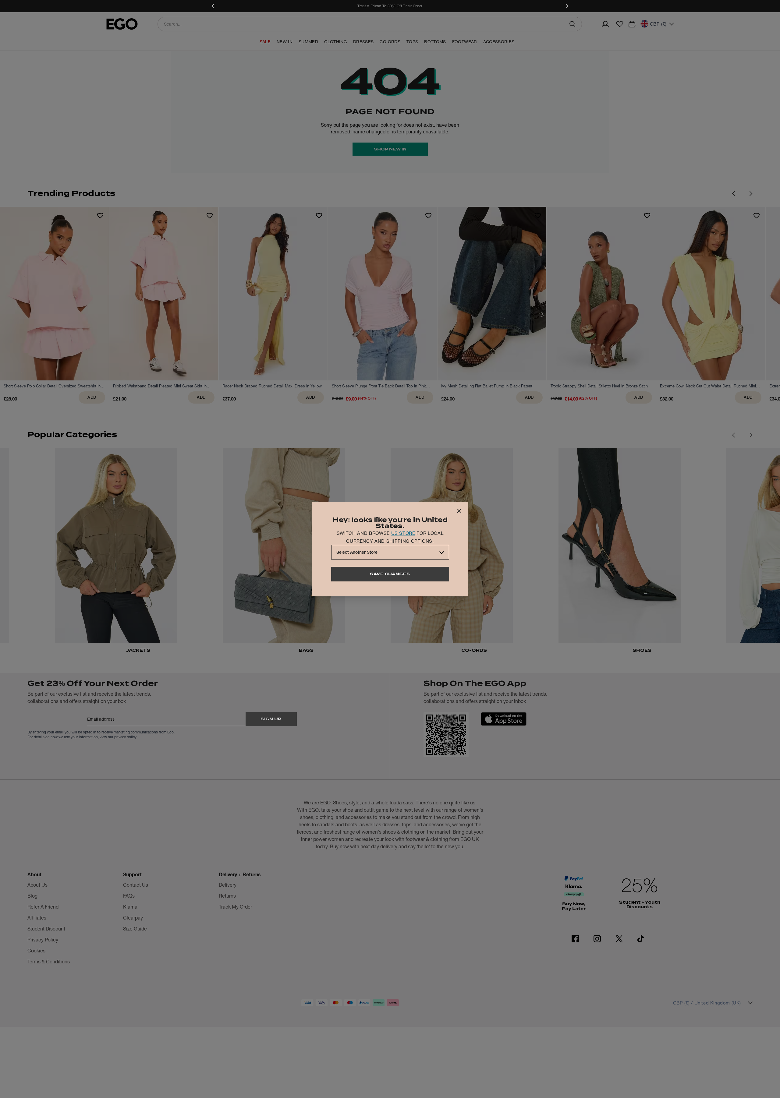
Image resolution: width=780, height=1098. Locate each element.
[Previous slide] (213, 6)
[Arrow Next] (751, 193)
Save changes (390, 574)
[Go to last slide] (733, 435)
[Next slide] (566, 6)
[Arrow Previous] (733, 193)
